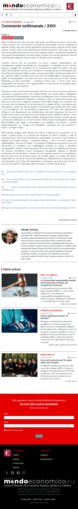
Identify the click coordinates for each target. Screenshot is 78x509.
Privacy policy (18, 430)
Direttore (16, 459)
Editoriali (16, 468)
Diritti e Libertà (49, 275)
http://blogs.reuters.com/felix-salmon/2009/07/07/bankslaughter (32, 195)
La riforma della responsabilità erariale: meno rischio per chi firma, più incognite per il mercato (58, 282)
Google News (8, 38)
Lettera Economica (12, 22)
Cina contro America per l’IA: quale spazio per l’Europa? (56, 361)
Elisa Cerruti (44, 503)
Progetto (16, 455)
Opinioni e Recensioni (51, 310)
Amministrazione (47, 459)
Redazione (44, 455)
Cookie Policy (38, 499)
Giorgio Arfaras (29, 229)
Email (6, 422)
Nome (6, 414)
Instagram (19, 38)
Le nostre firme (18, 463)
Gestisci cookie (49, 499)
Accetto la (14, 430)
